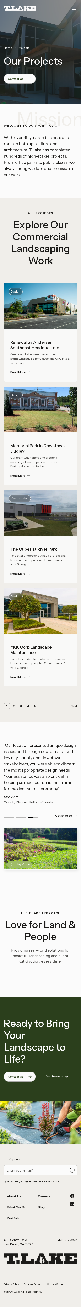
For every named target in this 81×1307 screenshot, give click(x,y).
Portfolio (14, 1218)
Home (8, 48)
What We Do (16, 1207)
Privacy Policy (51, 1181)
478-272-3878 (67, 1240)
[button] (9, 817)
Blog (41, 1207)
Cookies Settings (56, 1284)
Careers (44, 1196)
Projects (23, 48)
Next (74, 706)
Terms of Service (33, 1284)
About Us (14, 1196)
